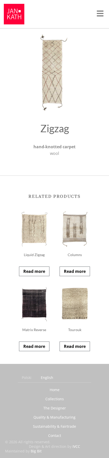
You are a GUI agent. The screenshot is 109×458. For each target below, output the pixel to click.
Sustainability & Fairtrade (54, 426)
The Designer (54, 408)
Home (55, 389)
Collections (54, 398)
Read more (34, 271)
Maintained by (23, 451)
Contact (54, 435)
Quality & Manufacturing (54, 417)
